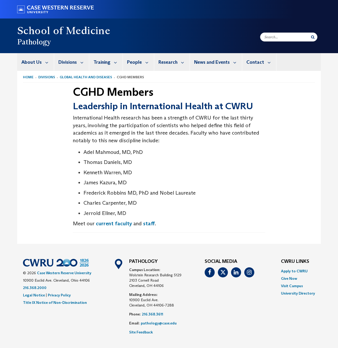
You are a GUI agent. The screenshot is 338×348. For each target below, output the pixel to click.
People (134, 62)
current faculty (114, 223)
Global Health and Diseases (86, 77)
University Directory (298, 293)
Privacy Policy (59, 295)
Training (101, 62)
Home (28, 77)
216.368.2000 (34, 287)
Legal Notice (34, 295)
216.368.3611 (152, 314)
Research (167, 62)
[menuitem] (35, 62)
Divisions (67, 62)
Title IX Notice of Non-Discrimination (55, 302)
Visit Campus (292, 285)
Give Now (289, 278)
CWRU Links (295, 261)
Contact (255, 62)
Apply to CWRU (294, 271)
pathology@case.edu (159, 323)
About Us (31, 62)
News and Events (212, 62)
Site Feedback (141, 332)
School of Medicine (63, 30)
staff (149, 223)
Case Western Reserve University (64, 273)
